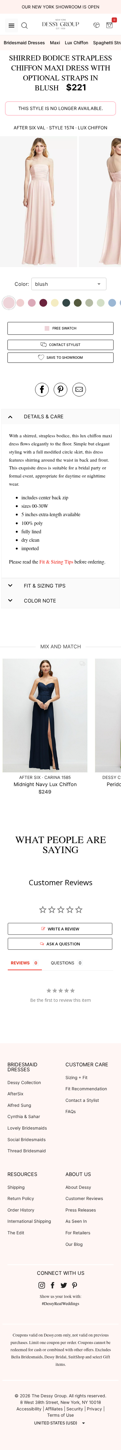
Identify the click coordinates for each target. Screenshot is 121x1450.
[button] (39, 202)
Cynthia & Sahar (23, 1116)
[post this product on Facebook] (42, 389)
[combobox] (64, 284)
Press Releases (80, 1210)
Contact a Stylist (82, 1100)
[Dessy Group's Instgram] (44, 1285)
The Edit (15, 1232)
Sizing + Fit (76, 1077)
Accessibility (29, 1408)
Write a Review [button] (63, 929)
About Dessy (78, 1187)
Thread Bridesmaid (26, 1150)
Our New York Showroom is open (60, 6)
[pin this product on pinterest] (60, 389)
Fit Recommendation (86, 1088)
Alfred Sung (19, 1105)
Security (74, 1408)
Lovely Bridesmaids (27, 1128)
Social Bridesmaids (26, 1139)
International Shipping (29, 1221)
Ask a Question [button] (63, 944)
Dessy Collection (24, 1082)
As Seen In (76, 1221)
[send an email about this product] (79, 389)
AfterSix (15, 1093)
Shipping (16, 1187)
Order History (20, 1210)
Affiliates (54, 1408)
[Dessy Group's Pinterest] (77, 1285)
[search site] (24, 25)
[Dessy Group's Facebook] (54, 1285)
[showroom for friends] (96, 25)
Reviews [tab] (20, 962)
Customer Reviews (84, 1198)
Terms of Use (60, 1415)
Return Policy (20, 1198)
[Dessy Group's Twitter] (66, 1285)
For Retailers (77, 1232)
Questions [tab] (62, 962)
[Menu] (11, 25)
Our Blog (74, 1244)
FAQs (70, 1111)
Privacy (94, 1408)
